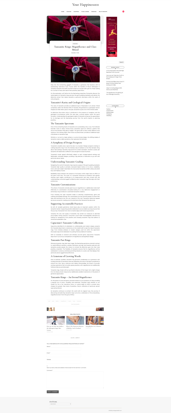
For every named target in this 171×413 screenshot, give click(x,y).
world (68, 85)
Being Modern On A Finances (93, 326)
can (67, 179)
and (49, 301)
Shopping (76, 11)
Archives (53, 402)
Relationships (103, 11)
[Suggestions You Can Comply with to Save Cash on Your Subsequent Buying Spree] (50, 309)
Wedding (94, 11)
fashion (57, 301)
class (53, 301)
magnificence (63, 301)
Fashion (69, 11)
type (62, 252)
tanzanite (79, 301)
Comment (50, 370)
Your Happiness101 (85, 4)
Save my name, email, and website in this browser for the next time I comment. (66, 367)
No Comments (75, 304)
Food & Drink (85, 11)
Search (121, 62)
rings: (74, 301)
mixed (69, 301)
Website (49, 359)
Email (48, 353)
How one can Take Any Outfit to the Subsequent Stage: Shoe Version (55, 328)
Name (49, 346)
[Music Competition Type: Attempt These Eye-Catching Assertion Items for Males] (101, 309)
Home (62, 11)
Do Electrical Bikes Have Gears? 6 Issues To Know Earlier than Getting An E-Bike (115, 83)
